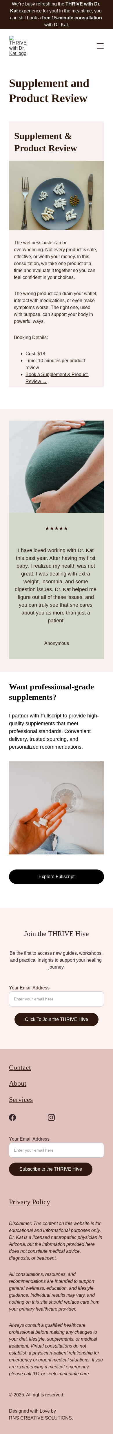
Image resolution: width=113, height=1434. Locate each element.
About (17, 1083)
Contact (20, 1067)
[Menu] (100, 46)
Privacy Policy (29, 1202)
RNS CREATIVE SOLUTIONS (40, 1418)
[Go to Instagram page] (51, 1117)
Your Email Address (29, 987)
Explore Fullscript (56, 876)
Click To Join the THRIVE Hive (56, 1019)
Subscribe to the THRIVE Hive (50, 1169)
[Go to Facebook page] (12, 1117)
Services (21, 1099)
